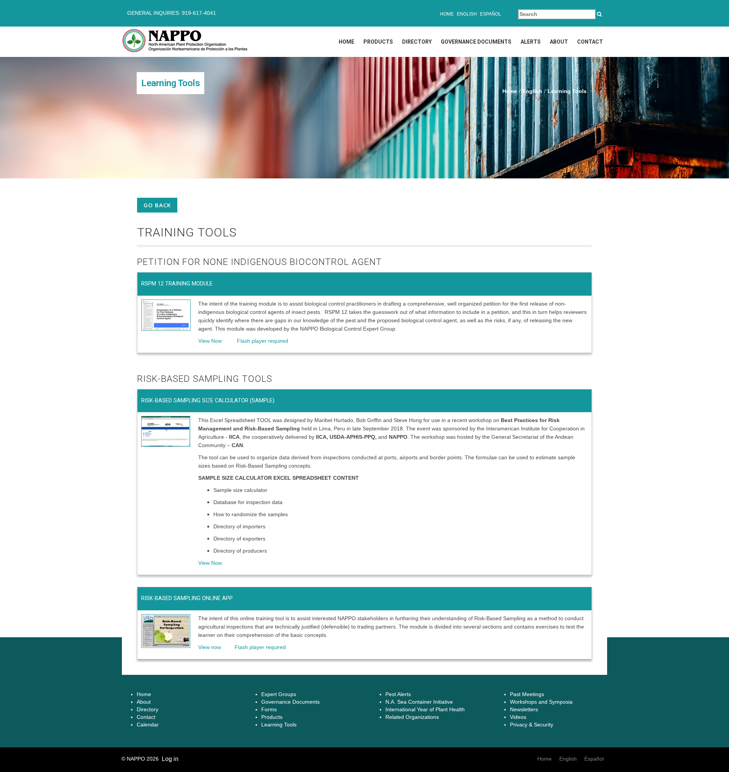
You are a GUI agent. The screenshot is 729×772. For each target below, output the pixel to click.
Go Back (157, 205)
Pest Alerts (398, 694)
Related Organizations (412, 717)
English (467, 14)
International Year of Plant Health (425, 709)
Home (447, 14)
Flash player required (256, 341)
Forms (269, 709)
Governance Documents (476, 42)
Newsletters (524, 709)
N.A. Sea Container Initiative (419, 702)
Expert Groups (278, 694)
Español (490, 14)
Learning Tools (279, 725)
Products (378, 42)
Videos (518, 717)
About (559, 42)
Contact (590, 42)
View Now (210, 341)
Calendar (148, 725)
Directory (417, 42)
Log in (170, 759)
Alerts (531, 42)
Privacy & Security (531, 725)
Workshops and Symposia (541, 702)
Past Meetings (527, 694)
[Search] (599, 14)
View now (209, 647)
